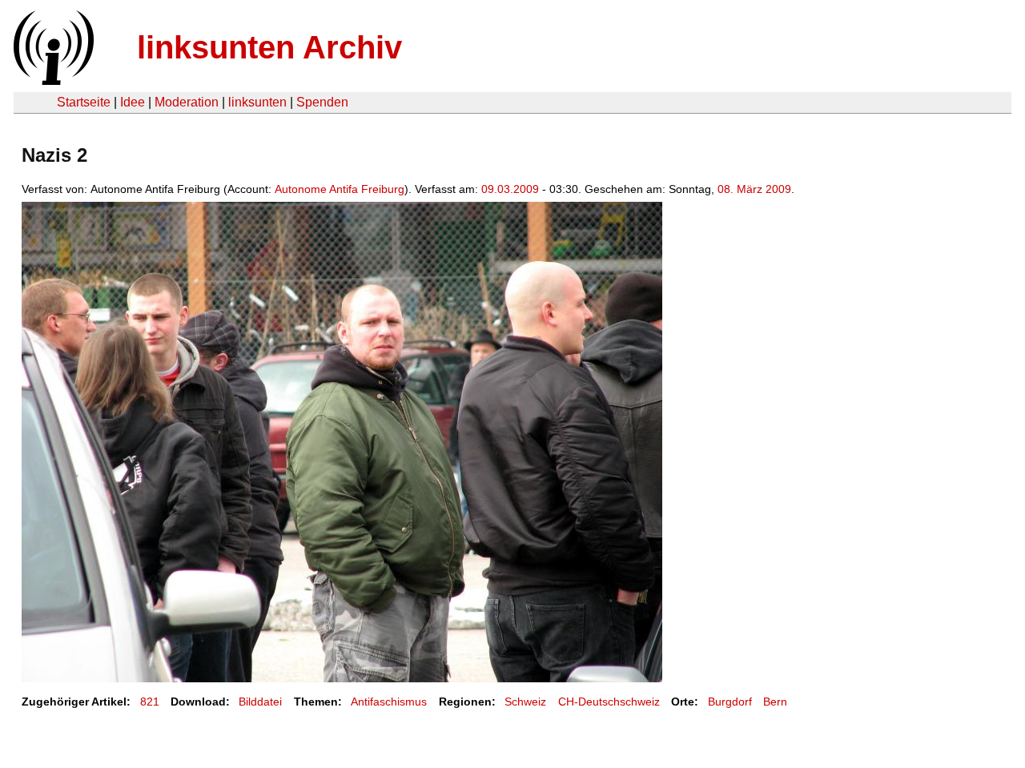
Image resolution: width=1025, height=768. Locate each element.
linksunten (257, 102)
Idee (132, 102)
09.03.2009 (510, 189)
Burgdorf (730, 701)
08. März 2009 (754, 189)
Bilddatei (260, 701)
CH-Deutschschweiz (609, 701)
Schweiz (525, 701)
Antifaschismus (389, 701)
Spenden (322, 102)
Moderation (187, 102)
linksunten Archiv (269, 47)
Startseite (84, 102)
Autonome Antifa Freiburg (339, 189)
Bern (775, 701)
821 (149, 701)
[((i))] (52, 80)
